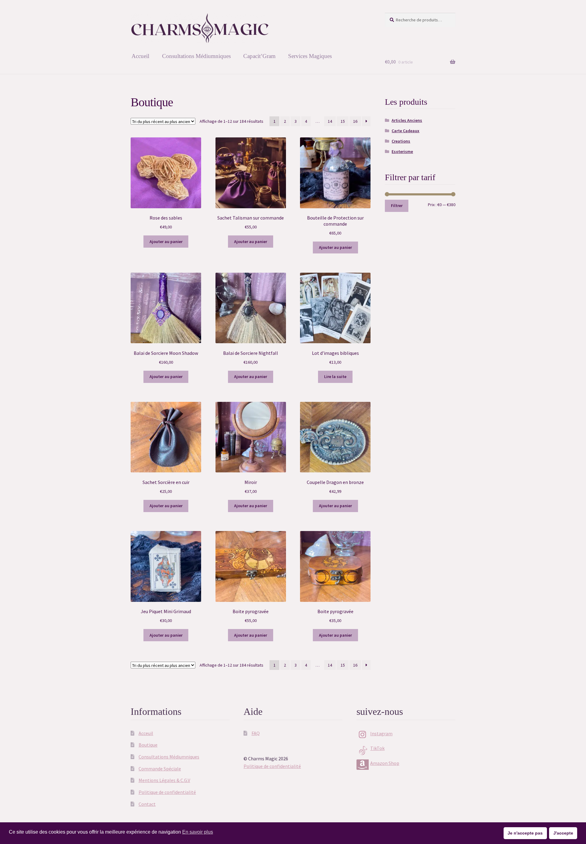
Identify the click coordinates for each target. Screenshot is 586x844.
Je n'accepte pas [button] (525, 833)
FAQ (255, 733)
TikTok (377, 748)
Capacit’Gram (259, 56)
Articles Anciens (407, 120)
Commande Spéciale (160, 769)
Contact (147, 804)
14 (330, 121)
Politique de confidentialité (167, 792)
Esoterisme (402, 151)
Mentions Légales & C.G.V (164, 780)
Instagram (381, 733)
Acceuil (146, 733)
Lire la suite (335, 376)
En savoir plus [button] (197, 832)
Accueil (140, 56)
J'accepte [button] (563, 833)
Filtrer (397, 205)
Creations (401, 141)
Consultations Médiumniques (196, 56)
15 (343, 121)
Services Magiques (310, 56)
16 (355, 121)
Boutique (148, 745)
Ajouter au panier (166, 241)
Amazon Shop (384, 763)
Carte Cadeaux (405, 130)
